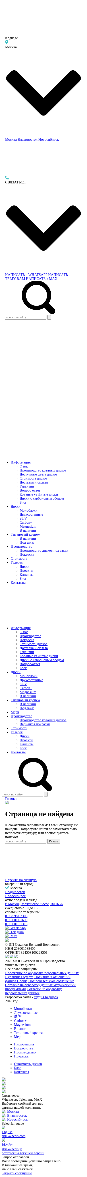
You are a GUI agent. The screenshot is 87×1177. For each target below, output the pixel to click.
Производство (21, 546)
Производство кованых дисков (43, 470)
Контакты (18, 582)
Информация (21, 462)
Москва (11, 139)
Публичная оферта (19, 977)
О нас (24, 466)
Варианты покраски (35, 724)
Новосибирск (48, 139)
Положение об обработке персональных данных (42, 973)
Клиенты (26, 574)
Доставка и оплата (34, 482)
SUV (23, 518)
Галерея (17, 562)
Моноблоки (28, 510)
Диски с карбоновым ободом (42, 498)
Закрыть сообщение (17, 1173)
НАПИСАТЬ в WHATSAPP (26, 274)
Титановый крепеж (25, 534)
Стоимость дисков (34, 478)
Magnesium (28, 526)
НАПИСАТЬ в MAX (42, 279)
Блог (23, 502)
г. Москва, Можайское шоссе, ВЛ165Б (34, 904)
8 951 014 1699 (16, 920)
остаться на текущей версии (23, 1153)
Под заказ (27, 542)
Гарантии (27, 486)
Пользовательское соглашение (51, 981)
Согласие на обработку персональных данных (33, 991)
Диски (16, 506)
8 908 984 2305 (16, 916)
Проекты (26, 570)
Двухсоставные (31, 514)
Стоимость (19, 558)
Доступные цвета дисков (39, 474)
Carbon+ (26, 522)
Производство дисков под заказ (44, 550)
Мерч (15, 712)
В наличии (28, 530)
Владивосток (27, 139)
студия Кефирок (46, 997)
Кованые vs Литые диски (39, 494)
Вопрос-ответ (30, 490)
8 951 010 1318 (16, 924)
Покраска (27, 554)
